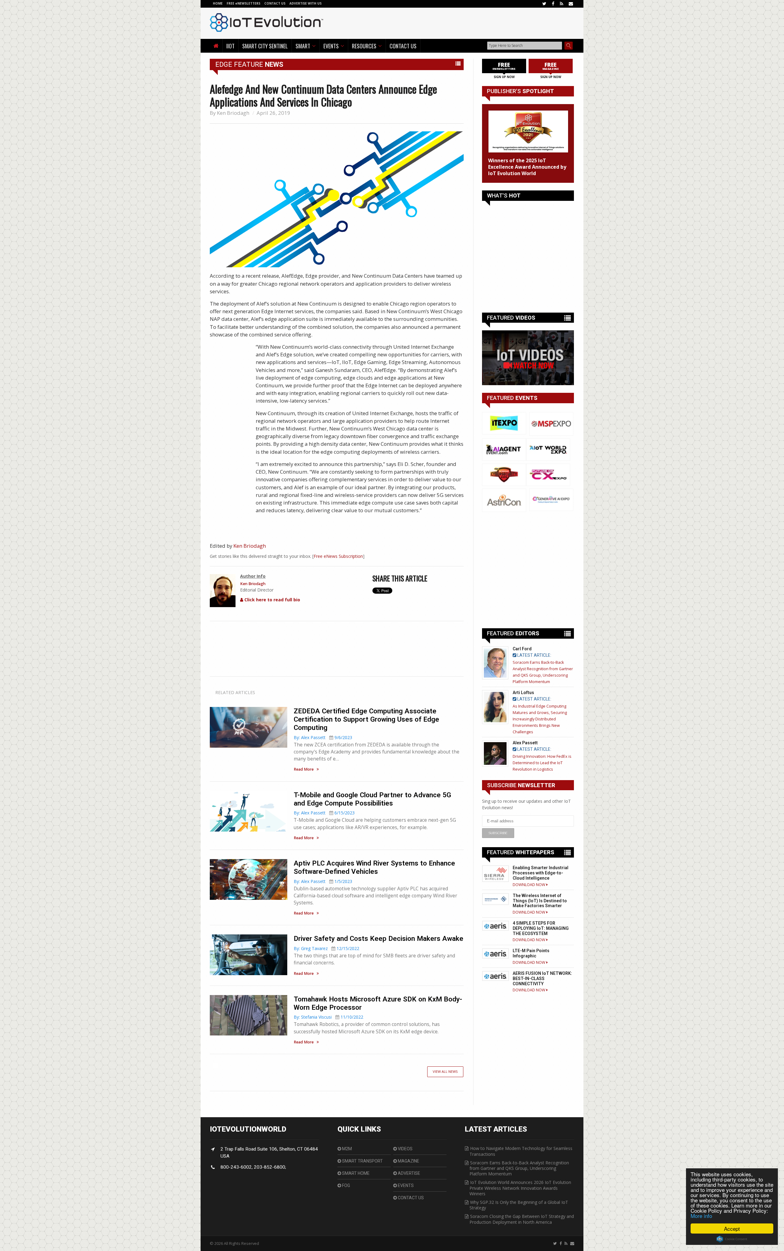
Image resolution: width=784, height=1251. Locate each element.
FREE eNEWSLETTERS (244, 3)
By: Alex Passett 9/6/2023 (323, 737)
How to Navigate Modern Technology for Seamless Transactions (520, 1151)
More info (701, 1215)
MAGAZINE (408, 1161)
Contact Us (403, 46)
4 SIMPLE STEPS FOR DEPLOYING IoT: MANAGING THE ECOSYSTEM (541, 928)
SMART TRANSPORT (362, 1161)
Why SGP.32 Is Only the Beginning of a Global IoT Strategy (518, 1205)
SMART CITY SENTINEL (265, 46)
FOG (345, 1185)
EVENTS (405, 1185)
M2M (346, 1148)
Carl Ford (522, 648)
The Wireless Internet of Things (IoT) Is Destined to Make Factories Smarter (540, 900)
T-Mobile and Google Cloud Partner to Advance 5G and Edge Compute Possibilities (372, 799)
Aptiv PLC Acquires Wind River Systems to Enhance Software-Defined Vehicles (374, 867)
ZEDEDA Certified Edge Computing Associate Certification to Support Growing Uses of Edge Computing (366, 719)
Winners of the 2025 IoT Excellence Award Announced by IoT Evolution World (527, 167)
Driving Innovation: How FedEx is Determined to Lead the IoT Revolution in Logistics (542, 763)
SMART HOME (355, 1173)
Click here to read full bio (271, 600)
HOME (218, 3)
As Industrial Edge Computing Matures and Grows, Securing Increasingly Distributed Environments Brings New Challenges (540, 719)
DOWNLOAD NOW (529, 884)
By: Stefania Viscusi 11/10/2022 (328, 1017)
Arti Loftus (523, 692)
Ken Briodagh (233, 112)
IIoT (230, 46)
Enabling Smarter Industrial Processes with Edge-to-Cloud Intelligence (540, 873)
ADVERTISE (408, 1173)
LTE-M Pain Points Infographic (531, 953)
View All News (445, 1071)
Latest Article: (533, 655)
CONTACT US (275, 3)
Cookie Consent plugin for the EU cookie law (732, 1239)
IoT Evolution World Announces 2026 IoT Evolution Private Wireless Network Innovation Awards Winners (520, 1187)
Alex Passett (525, 742)
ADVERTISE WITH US (305, 3)
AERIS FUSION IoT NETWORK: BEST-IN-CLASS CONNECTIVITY (542, 978)
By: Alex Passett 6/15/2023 (324, 813)
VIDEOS (405, 1148)
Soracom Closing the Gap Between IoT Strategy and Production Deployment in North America (521, 1219)
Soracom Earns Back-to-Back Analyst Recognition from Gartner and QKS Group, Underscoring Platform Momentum (519, 1168)
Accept (732, 1228)
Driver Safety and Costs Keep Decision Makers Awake (378, 938)
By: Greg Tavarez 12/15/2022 (326, 948)
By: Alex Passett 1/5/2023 (323, 881)
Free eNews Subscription (338, 556)
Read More (304, 769)
